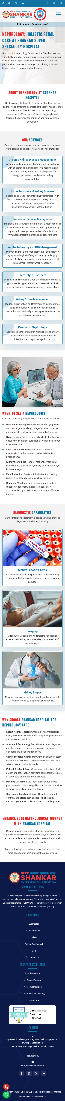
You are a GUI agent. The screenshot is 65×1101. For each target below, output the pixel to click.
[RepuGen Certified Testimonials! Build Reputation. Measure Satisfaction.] (32, 1014)
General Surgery (34, 980)
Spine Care (34, 1000)
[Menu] (59, 14)
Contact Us (34, 957)
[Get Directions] (48, 3)
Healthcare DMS (38, 1097)
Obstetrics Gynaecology (34, 993)
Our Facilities (34, 930)
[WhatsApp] (6, 1087)
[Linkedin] (23, 3)
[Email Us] (61, 3)
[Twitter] (16, 3)
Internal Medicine (34, 987)
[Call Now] (54, 3)
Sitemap (57, 1092)
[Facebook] (3, 3)
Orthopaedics (33, 973)
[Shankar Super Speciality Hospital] (17, 14)
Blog (34, 951)
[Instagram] (9, 3)
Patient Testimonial (34, 944)
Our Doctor (34, 924)
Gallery (34, 937)
